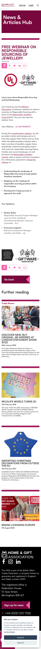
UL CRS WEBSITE (23, 126)
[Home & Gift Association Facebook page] (4, 561)
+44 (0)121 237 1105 (18, 613)
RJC (17, 223)
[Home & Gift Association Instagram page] (10, 561)
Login (31, 5)
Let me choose (9, 632)
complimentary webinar (21, 133)
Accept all (20, 637)
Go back (9, 279)
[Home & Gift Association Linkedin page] (18, 561)
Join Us (22, 5)
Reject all (20, 643)
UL (13, 107)
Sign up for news (14, 605)
